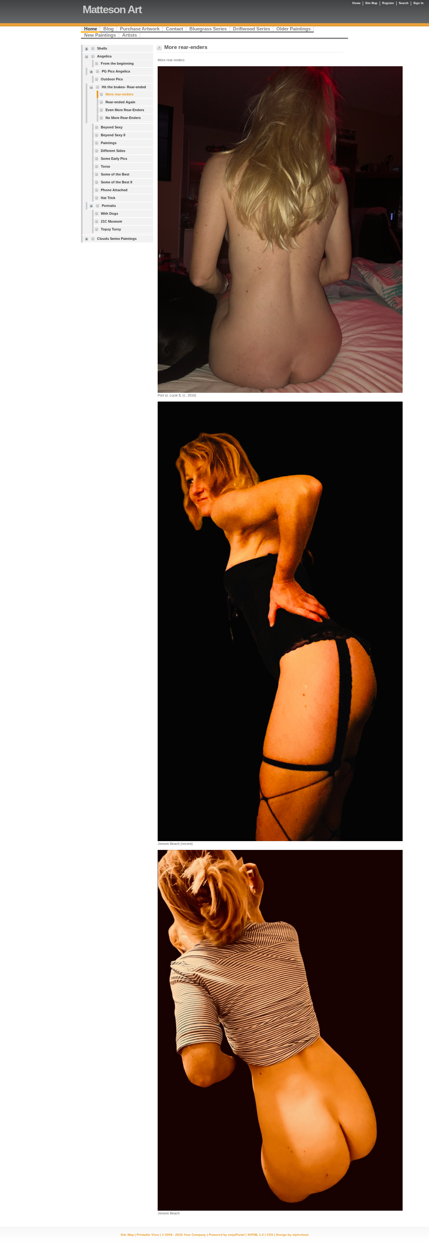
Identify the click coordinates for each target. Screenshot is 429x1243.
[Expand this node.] (87, 48)
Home (356, 3)
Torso (105, 166)
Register (388, 3)
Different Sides (113, 151)
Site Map (127, 1234)
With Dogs (109, 213)
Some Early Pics (114, 158)
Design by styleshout (292, 1234)
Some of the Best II (116, 182)
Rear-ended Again (120, 102)
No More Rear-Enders (123, 118)
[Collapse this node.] (87, 56)
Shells (102, 48)
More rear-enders (119, 94)
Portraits (109, 206)
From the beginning (117, 63)
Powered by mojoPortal (227, 1234)
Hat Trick (108, 198)
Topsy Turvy (111, 229)
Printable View (148, 1234)
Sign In (418, 3)
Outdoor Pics (112, 79)
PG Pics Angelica (116, 71)
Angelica (104, 56)
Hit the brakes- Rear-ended (124, 87)
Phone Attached (114, 190)
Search (404, 3)
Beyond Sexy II (113, 135)
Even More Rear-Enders (125, 110)
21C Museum (111, 221)
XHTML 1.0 (255, 1234)
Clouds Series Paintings (117, 238)
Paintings (109, 143)
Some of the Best (115, 174)
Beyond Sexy (111, 127)
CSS (270, 1234)
